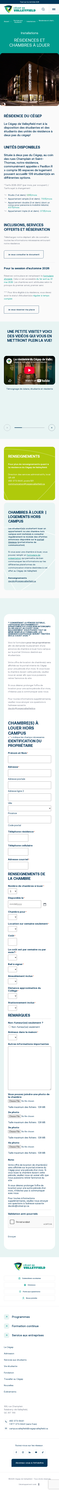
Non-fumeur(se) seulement (26, 1027)
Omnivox (31, 1285)
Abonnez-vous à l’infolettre (30, 1463)
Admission (9, 1353)
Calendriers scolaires (31, 1278)
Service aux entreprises (28, 1335)
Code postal (14, 825)
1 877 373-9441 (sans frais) (23, 1424)
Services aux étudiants (18, 21)
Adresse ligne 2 (16, 791)
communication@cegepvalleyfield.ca (26, 484)
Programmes (21, 1316)
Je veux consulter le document (23, 254)
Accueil (6, 21)
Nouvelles (8, 1385)
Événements (10, 1391)
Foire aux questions (31, 1292)
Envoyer (12, 1236)
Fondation (9, 1372)
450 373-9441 (16, 1421)
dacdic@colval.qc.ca (18, 1206)
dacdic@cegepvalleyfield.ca (22, 581)
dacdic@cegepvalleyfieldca (21, 708)
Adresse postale (16, 779)
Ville (10, 803)
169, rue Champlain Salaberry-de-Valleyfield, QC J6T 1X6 (16, 1409)
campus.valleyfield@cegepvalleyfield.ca (28, 1428)
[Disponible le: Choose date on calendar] (44, 904)
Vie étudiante (10, 1366)
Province (12, 813)
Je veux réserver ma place (21, 309)
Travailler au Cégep (13, 1379)
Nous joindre (31, 1298)
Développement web (27, 1484)
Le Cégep (8, 1347)
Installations (30, 21)
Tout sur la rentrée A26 (29, 2)
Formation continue (25, 1326)
